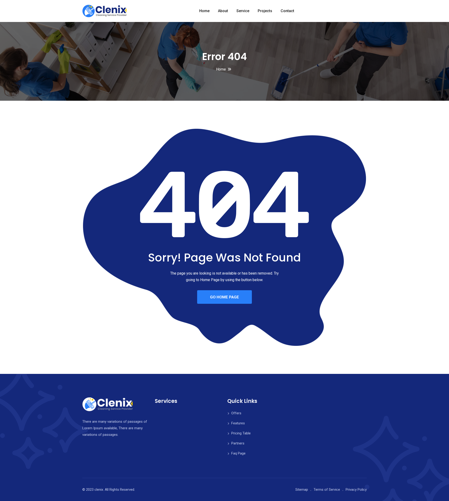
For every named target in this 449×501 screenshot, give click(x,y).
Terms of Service (327, 489)
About (223, 11)
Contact (287, 11)
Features (238, 423)
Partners (237, 443)
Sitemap (301, 489)
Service (242, 11)
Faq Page (238, 453)
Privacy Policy (356, 489)
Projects (265, 11)
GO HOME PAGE (224, 297)
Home (204, 11)
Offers (236, 413)
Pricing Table (241, 433)
